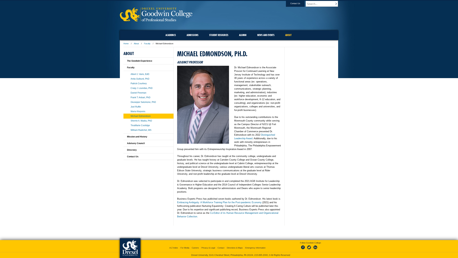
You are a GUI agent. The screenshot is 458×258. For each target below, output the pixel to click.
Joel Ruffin (136, 107)
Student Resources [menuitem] (218, 35)
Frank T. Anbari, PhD (140, 97)
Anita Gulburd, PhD (140, 79)
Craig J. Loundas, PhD (142, 88)
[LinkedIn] (315, 249)
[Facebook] (303, 249)
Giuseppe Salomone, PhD (143, 102)
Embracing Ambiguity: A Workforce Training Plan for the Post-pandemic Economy (219, 202)
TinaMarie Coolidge (140, 125)
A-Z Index (173, 248)
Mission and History (137, 136)
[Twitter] (309, 249)
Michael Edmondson (141, 116)
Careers (195, 248)
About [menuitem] (288, 35)
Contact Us (295, 3)
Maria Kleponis (138, 111)
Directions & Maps (235, 248)
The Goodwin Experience (139, 61)
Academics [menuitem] (170, 35)
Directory (132, 150)
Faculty (147, 43)
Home (126, 43)
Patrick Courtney (139, 83)
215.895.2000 (261, 255)
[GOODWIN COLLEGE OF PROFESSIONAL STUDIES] (156, 20)
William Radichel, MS (141, 130)
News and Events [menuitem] (265, 35)
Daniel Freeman (138, 93)
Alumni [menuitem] (243, 35)
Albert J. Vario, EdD (140, 74)
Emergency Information (255, 248)
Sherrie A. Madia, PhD (141, 121)
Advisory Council (136, 143)
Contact (221, 248)
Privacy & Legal (208, 248)
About (136, 43)
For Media (185, 248)
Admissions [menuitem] (192, 35)
